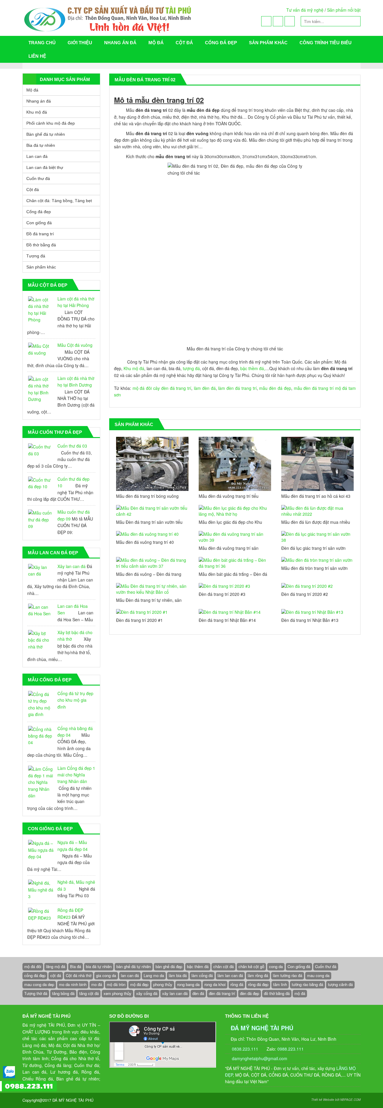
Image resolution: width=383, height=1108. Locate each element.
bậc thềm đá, (252, 368)
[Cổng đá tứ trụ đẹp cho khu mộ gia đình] (41, 704)
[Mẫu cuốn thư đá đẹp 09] (41, 519)
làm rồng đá (258, 975)
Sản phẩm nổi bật (344, 10)
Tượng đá (35, 256)
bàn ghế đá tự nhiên (133, 966)
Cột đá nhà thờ (78, 975)
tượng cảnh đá (340, 984)
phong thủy (162, 984)
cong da (276, 966)
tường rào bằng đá (307, 984)
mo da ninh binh (72, 984)
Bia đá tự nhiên (40, 145)
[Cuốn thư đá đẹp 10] (41, 483)
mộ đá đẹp (139, 984)
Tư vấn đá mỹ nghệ (304, 10)
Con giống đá (39, 222)
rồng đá (236, 984)
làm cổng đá (202, 975)
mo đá (96, 984)
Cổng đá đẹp (221, 42)
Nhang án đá (120, 42)
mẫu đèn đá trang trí (314, 388)
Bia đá (75, 966)
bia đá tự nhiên (99, 966)
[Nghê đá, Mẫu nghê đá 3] (41, 890)
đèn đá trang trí (222, 993)
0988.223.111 (290, 1049)
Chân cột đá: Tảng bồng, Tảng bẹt (59, 200)
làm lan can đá (230, 975)
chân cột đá (223, 966)
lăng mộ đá (55, 966)
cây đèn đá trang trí (172, 388)
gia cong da (106, 975)
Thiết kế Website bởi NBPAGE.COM (336, 1100)
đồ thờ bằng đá (277, 993)
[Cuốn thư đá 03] (41, 450)
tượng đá (191, 368)
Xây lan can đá (71, 566)
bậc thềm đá (198, 966)
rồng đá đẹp (258, 984)
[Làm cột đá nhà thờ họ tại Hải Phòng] (41, 309)
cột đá (55, 975)
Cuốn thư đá (38, 178)
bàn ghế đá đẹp (169, 966)
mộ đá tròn (116, 984)
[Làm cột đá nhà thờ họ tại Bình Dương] (41, 389)
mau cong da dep (39, 984)
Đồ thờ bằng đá (41, 244)
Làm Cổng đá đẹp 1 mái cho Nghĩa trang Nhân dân (76, 775)
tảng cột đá (89, 993)
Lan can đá (37, 156)
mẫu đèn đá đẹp (275, 388)
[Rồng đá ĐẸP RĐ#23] (41, 914)
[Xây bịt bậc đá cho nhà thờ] (41, 640)
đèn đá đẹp (249, 993)
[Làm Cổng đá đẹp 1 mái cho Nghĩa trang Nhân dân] (41, 782)
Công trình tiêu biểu (326, 42)
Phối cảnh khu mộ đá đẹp (50, 123)
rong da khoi (215, 984)
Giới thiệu (80, 42)
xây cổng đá (146, 993)
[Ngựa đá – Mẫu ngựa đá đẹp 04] (41, 850)
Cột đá (184, 42)
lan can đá (130, 975)
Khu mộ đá (134, 368)
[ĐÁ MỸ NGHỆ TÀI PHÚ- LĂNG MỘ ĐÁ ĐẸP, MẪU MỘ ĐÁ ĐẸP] (133, 18)
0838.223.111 (244, 1049)
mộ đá (299, 993)
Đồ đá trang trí (40, 233)
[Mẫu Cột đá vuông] (41, 349)
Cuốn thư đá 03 (72, 446)
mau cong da (318, 975)
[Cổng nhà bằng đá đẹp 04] (41, 736)
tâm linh (280, 984)
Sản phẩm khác (268, 42)
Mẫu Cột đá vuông (74, 345)
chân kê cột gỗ (251, 966)
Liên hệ (37, 56)
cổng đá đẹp (34, 975)
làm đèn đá (205, 388)
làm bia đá (178, 975)
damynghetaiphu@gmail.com (259, 1058)
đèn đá (198, 993)
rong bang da (188, 984)
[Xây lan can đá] (41, 570)
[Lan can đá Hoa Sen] (41, 610)
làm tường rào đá (287, 975)
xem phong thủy (117, 993)
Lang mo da (154, 975)
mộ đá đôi (142, 388)
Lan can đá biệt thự (44, 167)
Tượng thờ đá (35, 993)
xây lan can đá (175, 993)
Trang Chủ (42, 42)
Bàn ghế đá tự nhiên (45, 134)
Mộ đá (156, 42)
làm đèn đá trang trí (237, 388)
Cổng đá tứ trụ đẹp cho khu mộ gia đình (75, 700)
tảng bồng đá (63, 993)
